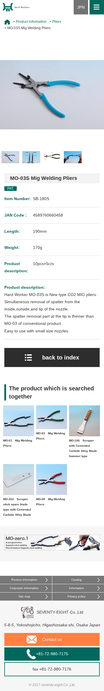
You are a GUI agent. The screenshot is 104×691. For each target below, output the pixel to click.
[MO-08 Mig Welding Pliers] (51, 494)
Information (76, 588)
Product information (24, 579)
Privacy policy (77, 596)
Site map (24, 596)
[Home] (7, 22)
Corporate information (24, 588)
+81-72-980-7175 (52, 653)
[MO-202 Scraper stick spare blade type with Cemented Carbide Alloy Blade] (18, 494)
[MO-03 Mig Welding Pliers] (51, 428)
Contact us (52, 639)
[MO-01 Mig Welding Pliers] (18, 435)
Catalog (76, 579)
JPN (81, 7)
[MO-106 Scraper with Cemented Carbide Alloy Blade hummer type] (84, 435)
